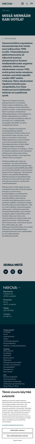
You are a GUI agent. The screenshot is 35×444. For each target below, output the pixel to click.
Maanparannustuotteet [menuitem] (12, 362)
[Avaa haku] (27, 4)
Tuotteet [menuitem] (6, 349)
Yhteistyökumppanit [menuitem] (11, 341)
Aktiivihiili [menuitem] (7, 355)
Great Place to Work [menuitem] (11, 386)
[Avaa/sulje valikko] (22, 3)
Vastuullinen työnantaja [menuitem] (12, 381)
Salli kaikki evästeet (17, 430)
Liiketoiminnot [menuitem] (8, 336)
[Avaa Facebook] (20, 271)
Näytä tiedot (17, 440)
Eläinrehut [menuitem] (7, 360)
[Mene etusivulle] (7, 4)
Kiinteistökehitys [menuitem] (9, 343)
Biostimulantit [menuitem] (8, 358)
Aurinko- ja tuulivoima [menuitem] (11, 365)
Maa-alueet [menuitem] (7, 372)
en (31, 4)
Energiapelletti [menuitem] (9, 367)
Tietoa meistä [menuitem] (8, 330)
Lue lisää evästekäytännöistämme (12, 425)
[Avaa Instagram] (12, 271)
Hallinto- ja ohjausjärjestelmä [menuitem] (14, 346)
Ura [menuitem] (4, 375)
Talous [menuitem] (5, 339)
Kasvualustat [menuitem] (8, 351)
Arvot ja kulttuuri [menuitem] (9, 379)
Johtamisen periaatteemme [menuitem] (13, 384)
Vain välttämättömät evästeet (17, 436)
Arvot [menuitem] (5, 334)
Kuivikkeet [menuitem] (7, 353)
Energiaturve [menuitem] (8, 369)
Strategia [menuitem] (7, 332)
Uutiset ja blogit (10, 38)
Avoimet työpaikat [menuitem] (10, 377)
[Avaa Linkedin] (5, 271)
